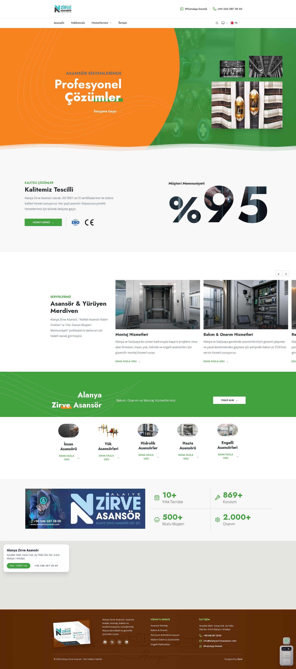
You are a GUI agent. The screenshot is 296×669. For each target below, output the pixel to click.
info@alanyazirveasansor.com (219, 640)
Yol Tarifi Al (19, 565)
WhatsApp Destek (196, 9)
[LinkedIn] (126, 642)
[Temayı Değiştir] (224, 23)
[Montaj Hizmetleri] (157, 304)
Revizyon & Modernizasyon (165, 634)
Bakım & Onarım (159, 630)
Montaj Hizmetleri (131, 334)
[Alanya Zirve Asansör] (63, 9)
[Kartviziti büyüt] (71, 633)
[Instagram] (119, 642)
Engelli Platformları (160, 644)
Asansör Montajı (159, 625)
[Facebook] (105, 642)
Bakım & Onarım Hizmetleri (228, 334)
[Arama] (217, 23)
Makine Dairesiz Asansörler (165, 639)
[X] (112, 642)
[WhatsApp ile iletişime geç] (286, 641)
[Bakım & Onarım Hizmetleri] (246, 304)
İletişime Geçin (108, 111)
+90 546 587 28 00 (229, 9)
